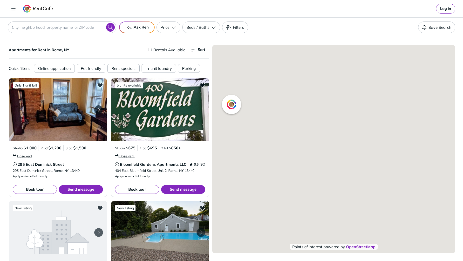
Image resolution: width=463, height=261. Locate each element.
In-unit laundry (159, 68)
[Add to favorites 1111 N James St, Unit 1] (202, 207)
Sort (201, 49)
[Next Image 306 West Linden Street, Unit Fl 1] (98, 232)
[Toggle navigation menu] (13, 8)
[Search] (110, 27)
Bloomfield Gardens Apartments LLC (153, 164)
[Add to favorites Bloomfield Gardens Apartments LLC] (202, 85)
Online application (54, 68)
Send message (81, 189)
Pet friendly (91, 68)
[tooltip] (22, 156)
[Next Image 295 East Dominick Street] (98, 109)
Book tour (35, 189)
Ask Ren (141, 27)
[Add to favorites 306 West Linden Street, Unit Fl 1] (100, 207)
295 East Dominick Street (41, 164)
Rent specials (123, 68)
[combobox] (62, 27)
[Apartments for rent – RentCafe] (38, 9)
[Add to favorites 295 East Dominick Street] (100, 85)
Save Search (440, 27)
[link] (445, 9)
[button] (58, 109)
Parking (189, 68)
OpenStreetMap (360, 246)
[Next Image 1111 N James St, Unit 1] (201, 232)
